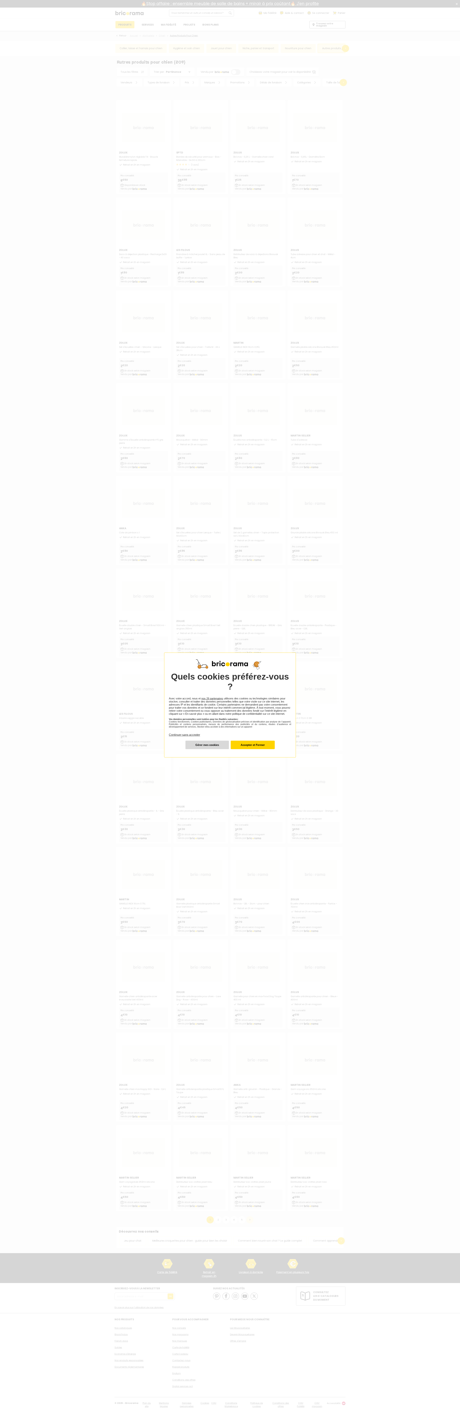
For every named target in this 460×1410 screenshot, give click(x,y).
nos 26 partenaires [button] (212, 698)
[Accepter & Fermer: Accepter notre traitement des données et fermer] (253, 745)
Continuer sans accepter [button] (184, 733)
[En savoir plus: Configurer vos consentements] (207, 745)
